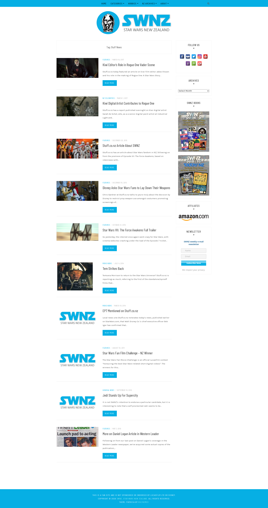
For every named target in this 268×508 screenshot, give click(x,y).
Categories (117, 3)
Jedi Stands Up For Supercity (120, 395)
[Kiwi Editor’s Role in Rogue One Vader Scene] (77, 68)
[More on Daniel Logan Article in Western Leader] (77, 436)
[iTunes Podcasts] (188, 63)
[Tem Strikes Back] (75, 276)
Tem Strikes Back (113, 268)
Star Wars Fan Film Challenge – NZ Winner (128, 353)
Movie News (107, 263)
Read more (109, 83)
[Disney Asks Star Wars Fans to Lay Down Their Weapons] (77, 191)
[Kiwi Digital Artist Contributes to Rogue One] (77, 106)
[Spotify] (194, 63)
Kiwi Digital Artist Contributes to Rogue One (128, 103)
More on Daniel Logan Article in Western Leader (131, 433)
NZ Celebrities (109, 98)
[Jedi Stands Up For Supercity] (77, 402)
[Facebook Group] (188, 56)
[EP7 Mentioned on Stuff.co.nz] (77, 318)
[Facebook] (182, 56)
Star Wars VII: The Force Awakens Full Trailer (129, 230)
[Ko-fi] (199, 63)
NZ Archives (148, 3)
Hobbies (132, 3)
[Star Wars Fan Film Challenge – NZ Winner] (77, 360)
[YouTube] (205, 56)
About (164, 3)
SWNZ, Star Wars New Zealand (132, 498)
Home (104, 3)
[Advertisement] (134, 477)
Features (106, 59)
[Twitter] (194, 56)
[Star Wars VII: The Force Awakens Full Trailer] (77, 232)
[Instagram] (199, 56)
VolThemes (143, 502)
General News (108, 390)
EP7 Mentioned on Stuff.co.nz (120, 310)
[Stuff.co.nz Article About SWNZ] (77, 148)
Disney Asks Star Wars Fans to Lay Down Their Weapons (136, 187)
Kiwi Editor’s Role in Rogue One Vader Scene (129, 64)
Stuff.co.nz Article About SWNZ (121, 145)
